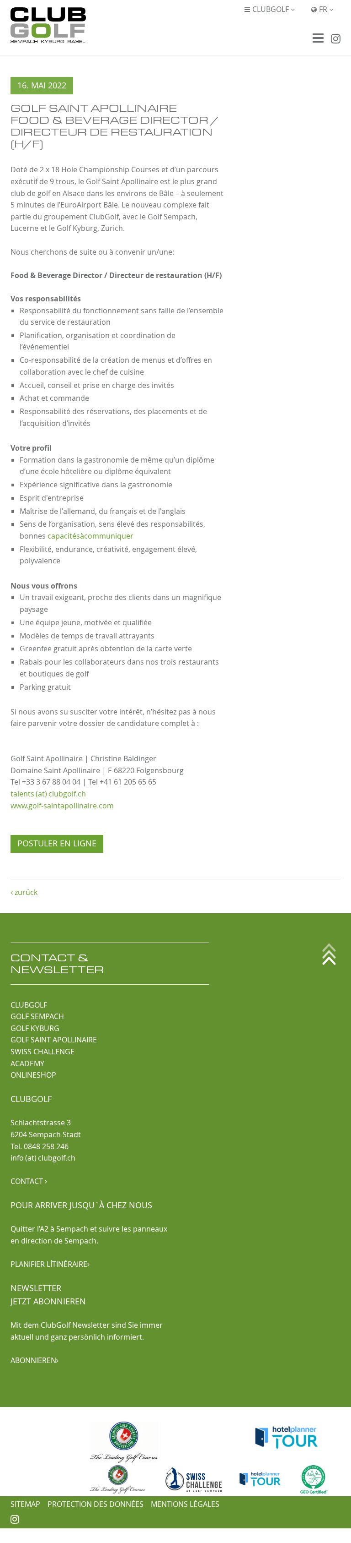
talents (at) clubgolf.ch (48, 794)
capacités (64, 536)
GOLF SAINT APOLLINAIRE (54, 1040)
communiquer (108, 536)
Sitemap (25, 1504)
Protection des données (96, 1504)
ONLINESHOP (33, 1075)
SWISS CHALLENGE (42, 1052)
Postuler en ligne (56, 843)
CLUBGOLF (29, 1005)
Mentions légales (185, 1504)
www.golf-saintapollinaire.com (62, 806)
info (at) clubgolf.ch (43, 1158)
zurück (24, 892)
